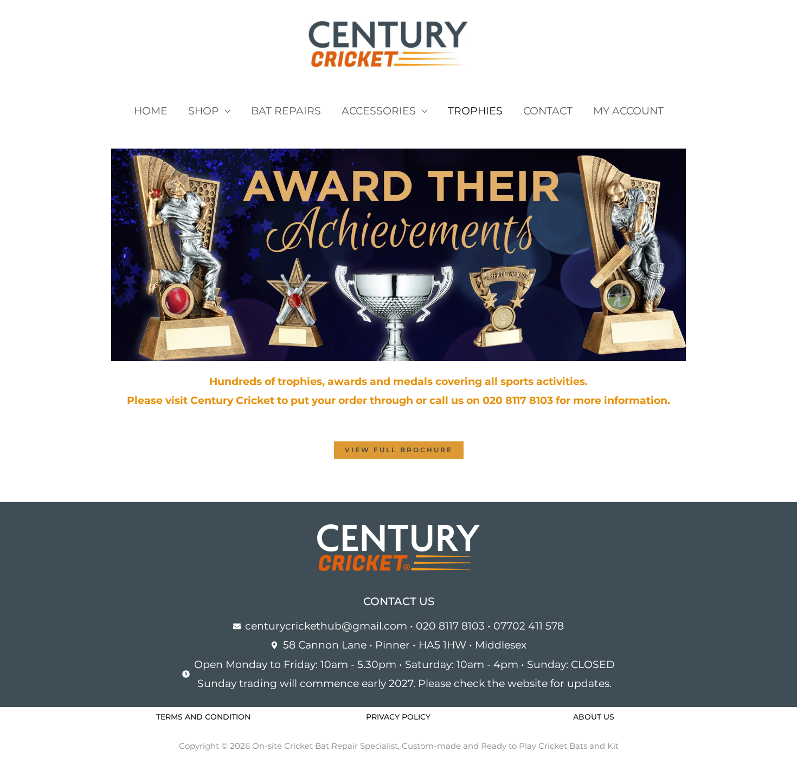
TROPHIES (475, 111)
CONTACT (548, 111)
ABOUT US (593, 717)
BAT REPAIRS (286, 111)
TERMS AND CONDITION (203, 717)
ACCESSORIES (379, 111)
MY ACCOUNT (628, 111)
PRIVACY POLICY (398, 717)
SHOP (203, 111)
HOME (151, 111)
